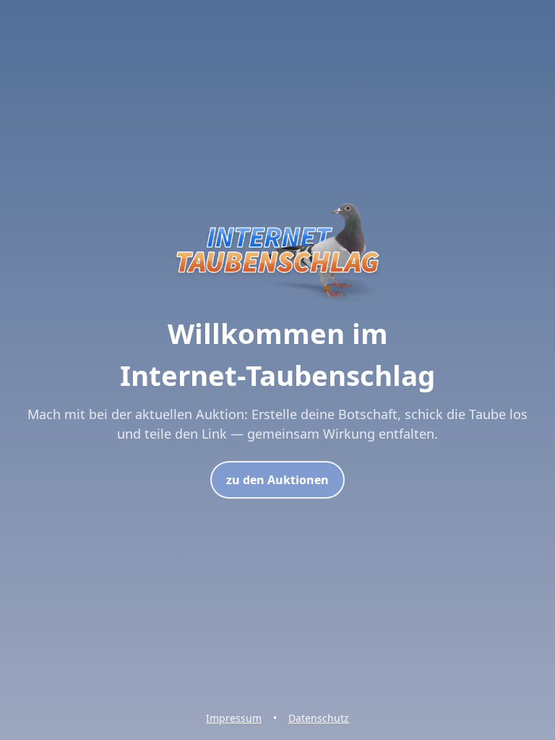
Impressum (234, 718)
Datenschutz (318, 718)
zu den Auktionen (277, 480)
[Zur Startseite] (277, 304)
